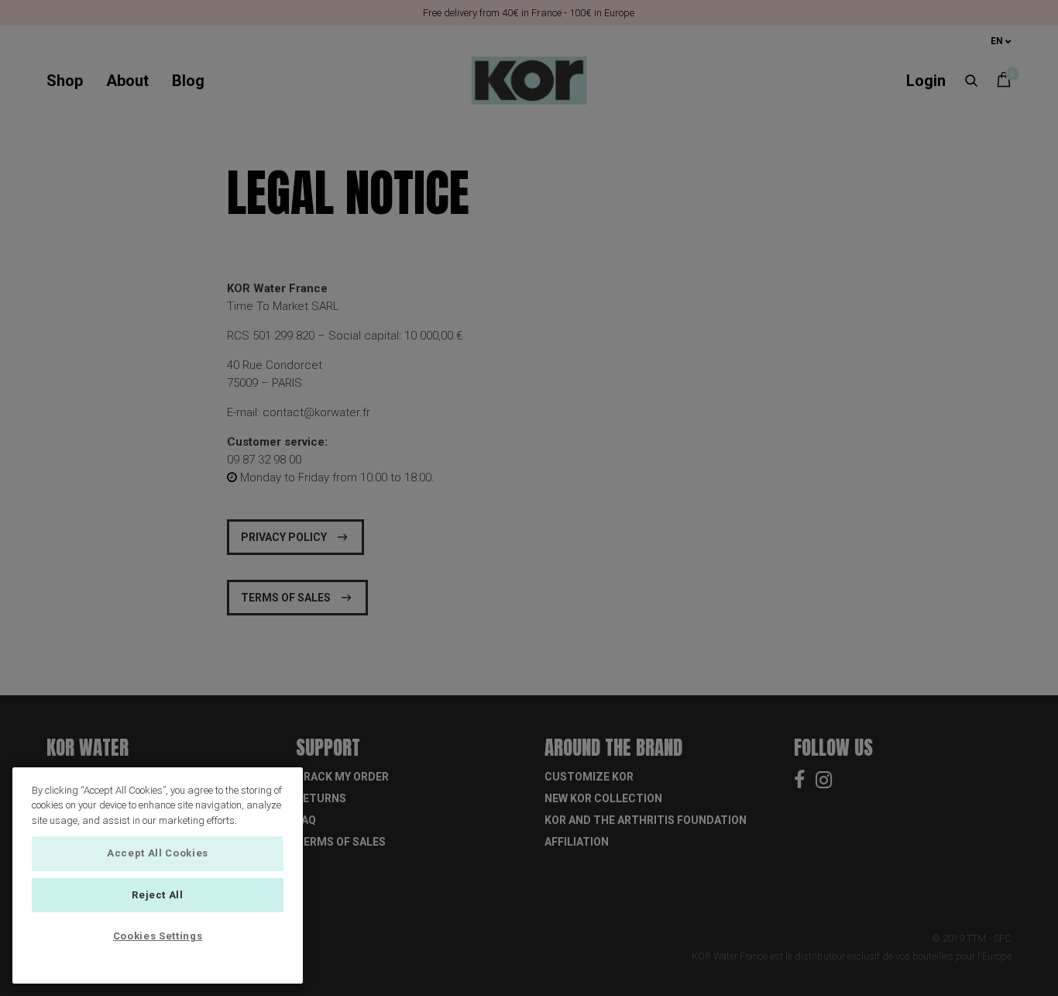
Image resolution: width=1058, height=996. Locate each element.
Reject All (158, 895)
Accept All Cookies (157, 853)
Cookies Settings (158, 936)
